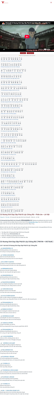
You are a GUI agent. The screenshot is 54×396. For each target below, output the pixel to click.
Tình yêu (7, 217)
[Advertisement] (27, 11)
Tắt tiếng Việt (30, 53)
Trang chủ (2, 217)
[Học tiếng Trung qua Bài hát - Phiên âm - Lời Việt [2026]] (5, 2)
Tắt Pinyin (23, 53)
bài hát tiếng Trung (33, 222)
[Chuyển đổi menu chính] (51, 2)
